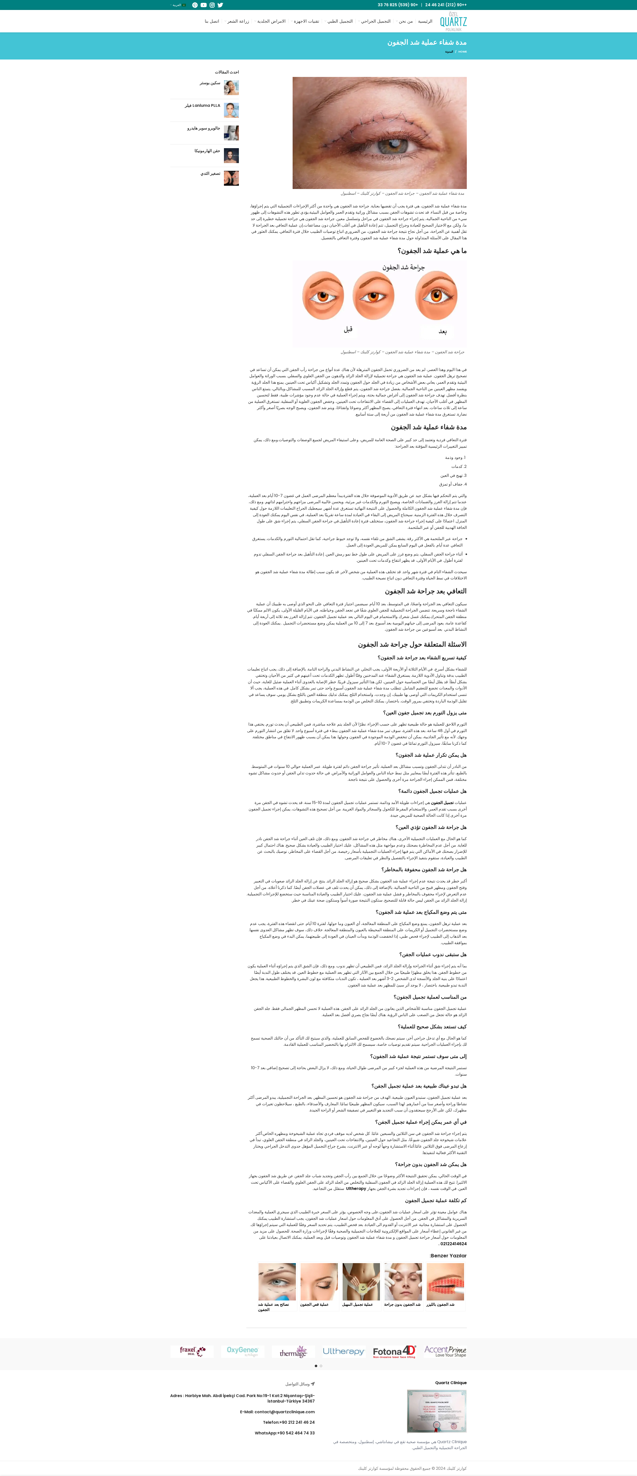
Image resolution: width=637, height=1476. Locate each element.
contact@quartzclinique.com (284, 1412)
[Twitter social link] (220, 5)
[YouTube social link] (203, 5)
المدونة (449, 52)
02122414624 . (452, 1244)
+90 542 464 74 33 (296, 1433)
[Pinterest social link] (195, 5)
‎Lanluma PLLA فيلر (202, 105)
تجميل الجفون (442, 802)
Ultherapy (356, 1188)
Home (462, 52)
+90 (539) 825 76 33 (398, 4)
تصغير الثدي (210, 173)
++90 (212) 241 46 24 (446, 4)
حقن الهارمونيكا (207, 151)
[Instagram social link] (212, 5)
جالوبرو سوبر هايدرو (203, 128)
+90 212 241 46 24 (297, 1422)
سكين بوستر (210, 83)
